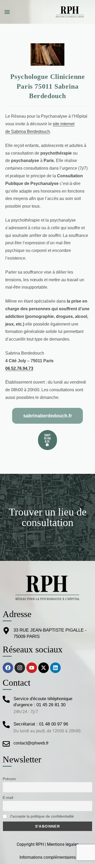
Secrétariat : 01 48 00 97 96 (40, 724)
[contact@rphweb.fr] (6, 743)
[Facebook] (8, 667)
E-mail (8, 797)
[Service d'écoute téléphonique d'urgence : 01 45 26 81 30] (6, 699)
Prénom (9, 779)
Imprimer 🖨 (47, 440)
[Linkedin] (55, 667)
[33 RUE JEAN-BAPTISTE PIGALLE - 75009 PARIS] (6, 630)
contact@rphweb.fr (31, 743)
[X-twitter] (43, 667)
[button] (7, 12)
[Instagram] (20, 667)
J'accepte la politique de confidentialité (41, 816)
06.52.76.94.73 (19, 368)
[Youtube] (31, 667)
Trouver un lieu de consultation (48, 517)
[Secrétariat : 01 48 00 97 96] (6, 724)
